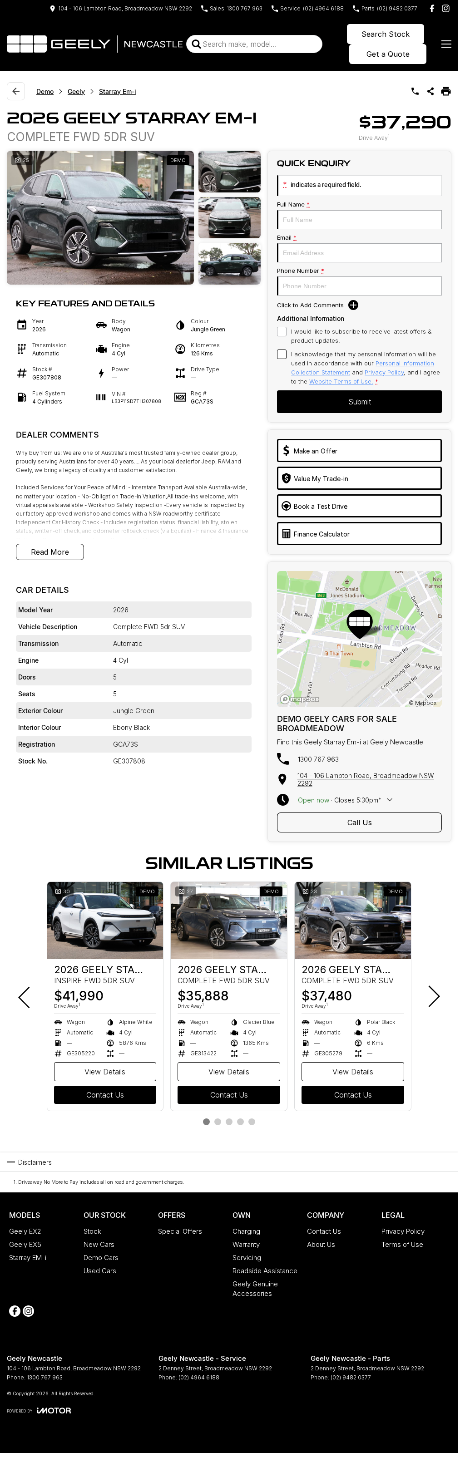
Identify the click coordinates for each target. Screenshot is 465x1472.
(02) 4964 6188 (198, 1377)
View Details (104, 1071)
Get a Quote (388, 54)
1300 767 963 (318, 759)
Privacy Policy (384, 372)
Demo (45, 91)
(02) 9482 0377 (351, 1377)
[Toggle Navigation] (446, 44)
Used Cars (100, 1270)
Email (287, 237)
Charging (246, 1231)
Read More (50, 551)
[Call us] (415, 91)
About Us (321, 1244)
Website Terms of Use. (341, 381)
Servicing (246, 1257)
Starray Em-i (117, 91)
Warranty (246, 1244)
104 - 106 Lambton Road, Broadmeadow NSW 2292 (365, 779)
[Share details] (430, 91)
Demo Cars (101, 1257)
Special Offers (180, 1231)
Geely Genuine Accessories (255, 1289)
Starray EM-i (27, 1257)
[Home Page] (95, 44)
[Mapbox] (302, 699)
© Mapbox (422, 702)
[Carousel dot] (206, 1121)
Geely (76, 91)
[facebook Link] (432, 8)
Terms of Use (402, 1244)
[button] (134, 218)
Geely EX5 (25, 1244)
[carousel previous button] (25, 996)
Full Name (293, 204)
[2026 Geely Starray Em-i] (105, 921)
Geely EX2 (25, 1231)
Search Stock (385, 34)
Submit (359, 401)
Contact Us (105, 1094)
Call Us (359, 822)
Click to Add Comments (310, 305)
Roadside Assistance (264, 1270)
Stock (92, 1231)
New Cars (99, 1244)
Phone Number (300, 270)
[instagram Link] (445, 8)
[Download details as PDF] (445, 91)
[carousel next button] (433, 996)
